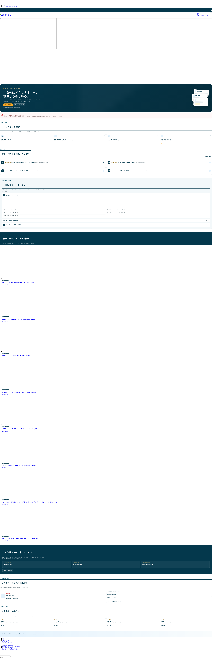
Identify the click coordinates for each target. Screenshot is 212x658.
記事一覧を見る (208, 156)
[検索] (211, 10)
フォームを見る (163, 625)
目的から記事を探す (8, 104)
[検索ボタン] (211, 12)
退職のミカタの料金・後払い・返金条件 (10, 209)
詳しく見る (2, 625)
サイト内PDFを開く (15, 598)
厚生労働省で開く (8, 598)
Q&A (3, 639)
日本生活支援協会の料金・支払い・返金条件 (11, 215)
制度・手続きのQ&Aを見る (19, 104)
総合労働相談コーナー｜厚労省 (8, 647)
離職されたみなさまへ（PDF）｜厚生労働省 (11, 646)
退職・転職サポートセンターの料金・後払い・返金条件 (116, 209)
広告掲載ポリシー (5, 640)
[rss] (211, 9)
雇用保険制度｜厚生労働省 (7, 645)
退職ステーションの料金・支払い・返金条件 (11, 212)
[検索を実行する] (10, 656)
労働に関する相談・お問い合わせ (10, 6)
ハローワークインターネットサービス (9, 648)
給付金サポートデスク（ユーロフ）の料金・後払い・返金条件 (117, 212)
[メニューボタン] (210, 12)
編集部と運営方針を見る (8, 570)
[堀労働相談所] (5, 15)
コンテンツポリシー (6, 641)
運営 (3, 638)
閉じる (1, 657)
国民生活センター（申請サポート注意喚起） (11, 649)
